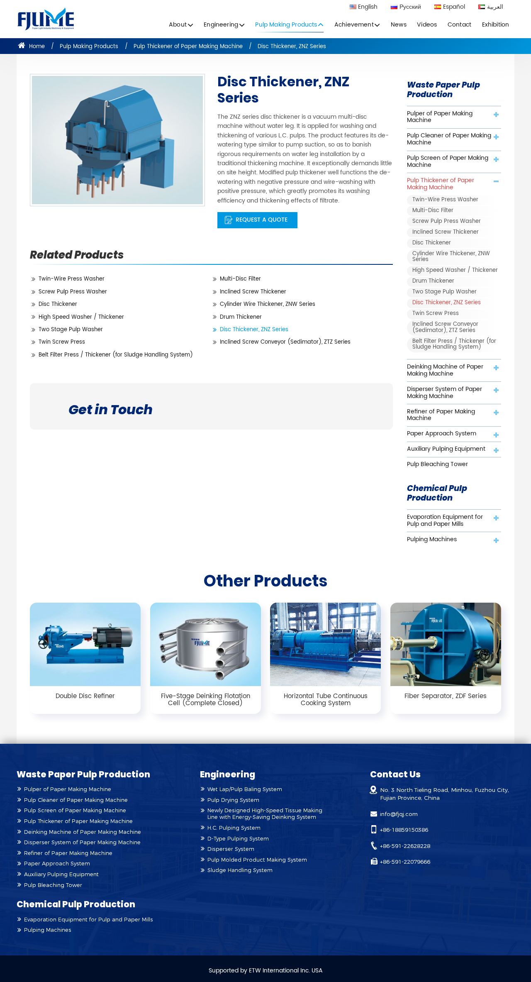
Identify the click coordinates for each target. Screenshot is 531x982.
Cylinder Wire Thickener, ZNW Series (267, 304)
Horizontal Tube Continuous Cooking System (326, 700)
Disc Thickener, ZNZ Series (254, 329)
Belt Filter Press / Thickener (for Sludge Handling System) (116, 355)
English (368, 7)
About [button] (178, 25)
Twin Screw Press (62, 342)
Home (36, 46)
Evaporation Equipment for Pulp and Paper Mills (445, 520)
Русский (410, 7)
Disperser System (230, 849)
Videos (427, 25)
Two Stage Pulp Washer (71, 329)
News (399, 25)
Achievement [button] (354, 25)
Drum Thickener (241, 317)
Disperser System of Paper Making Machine (444, 392)
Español (454, 7)
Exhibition (495, 25)
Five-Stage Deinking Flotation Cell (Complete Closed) (205, 700)
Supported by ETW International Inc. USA (266, 970)
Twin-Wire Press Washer (72, 279)
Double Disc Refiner (85, 696)
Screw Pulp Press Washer (73, 292)
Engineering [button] (221, 25)
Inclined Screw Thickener (253, 292)
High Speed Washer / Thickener (81, 317)
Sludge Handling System (240, 870)
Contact (459, 25)
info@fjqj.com (399, 814)
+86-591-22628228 (405, 846)
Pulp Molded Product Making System (257, 860)
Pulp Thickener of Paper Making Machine (188, 46)
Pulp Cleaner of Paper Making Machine (449, 139)
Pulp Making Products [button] (286, 25)
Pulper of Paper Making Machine (440, 117)
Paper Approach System (441, 434)
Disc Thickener (58, 304)
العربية (495, 7)
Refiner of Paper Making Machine (441, 415)
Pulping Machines (432, 540)
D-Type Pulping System (238, 838)
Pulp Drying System (233, 800)
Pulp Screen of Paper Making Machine (447, 161)
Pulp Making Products (89, 46)
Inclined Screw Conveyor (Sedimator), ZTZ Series (285, 342)
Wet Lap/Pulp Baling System (244, 789)
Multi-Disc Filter (240, 279)
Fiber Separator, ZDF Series (445, 696)
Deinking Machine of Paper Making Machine (445, 370)
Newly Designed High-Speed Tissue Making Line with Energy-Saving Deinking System (264, 813)
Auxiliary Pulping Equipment (446, 449)
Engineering (227, 774)
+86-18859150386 (404, 829)
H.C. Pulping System (234, 828)
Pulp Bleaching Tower (437, 464)
